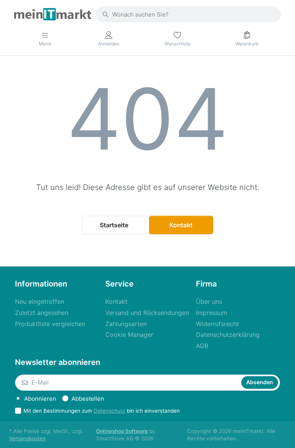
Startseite (114, 225)
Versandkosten (27, 438)
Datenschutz (109, 411)
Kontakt (180, 225)
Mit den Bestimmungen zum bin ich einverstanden (101, 411)
